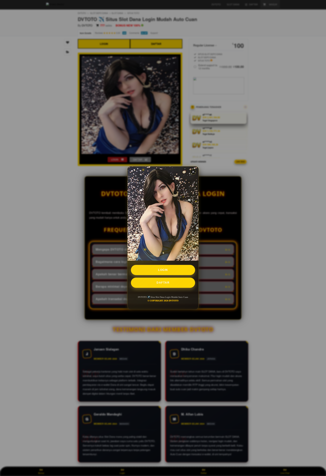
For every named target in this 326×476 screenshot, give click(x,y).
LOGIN (163, 270)
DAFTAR (163, 282)
